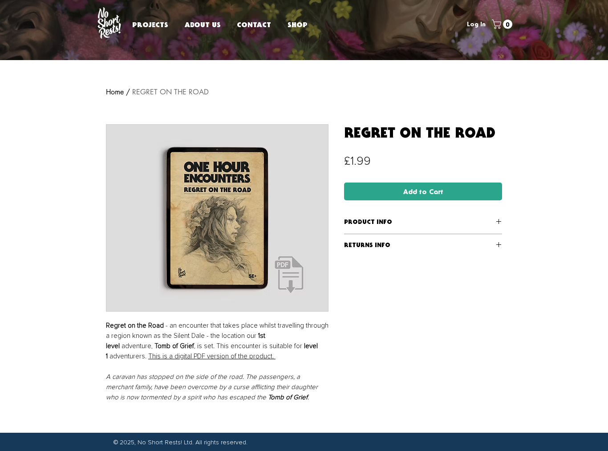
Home (115, 92)
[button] (503, 24)
